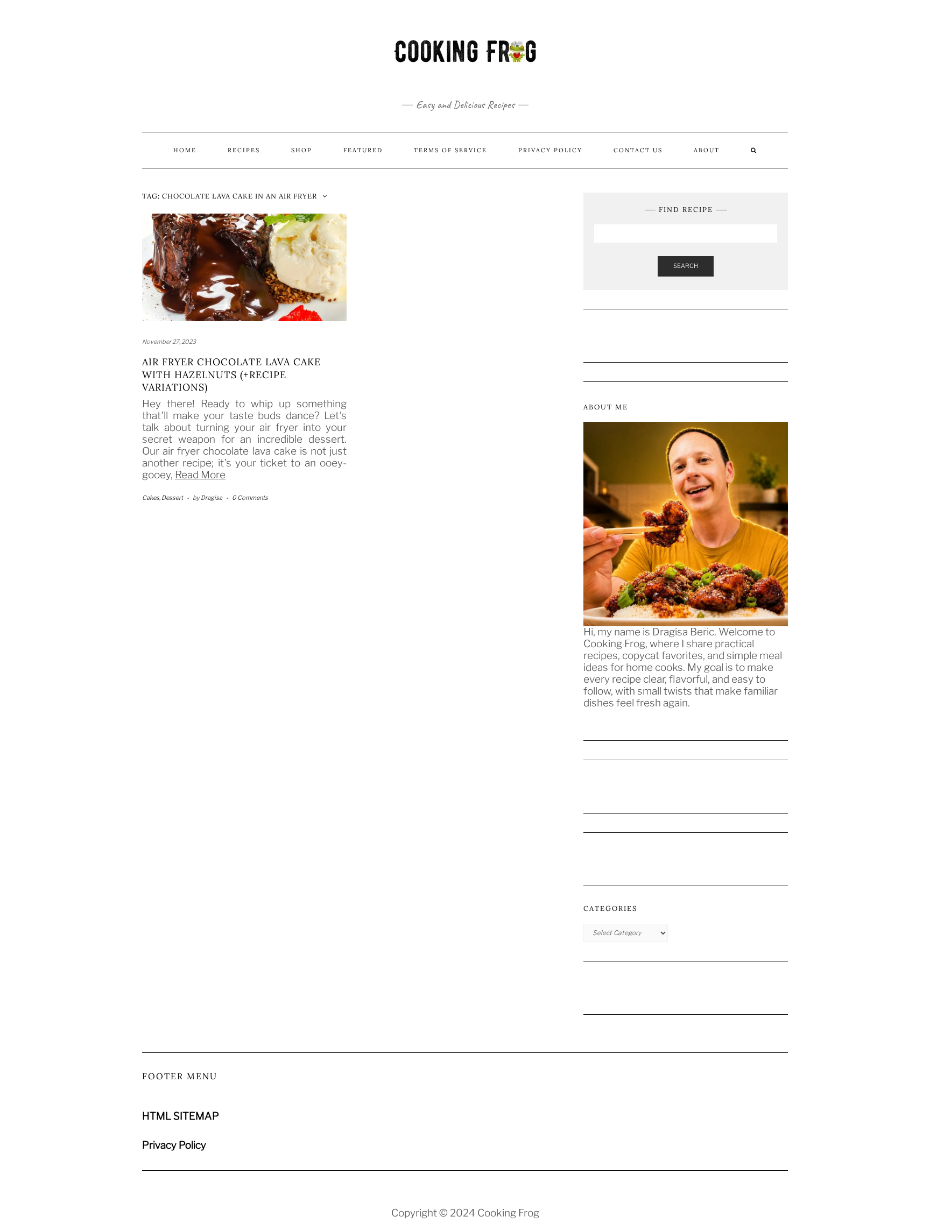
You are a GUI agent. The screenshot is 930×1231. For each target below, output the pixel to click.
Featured (363, 150)
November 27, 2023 (169, 341)
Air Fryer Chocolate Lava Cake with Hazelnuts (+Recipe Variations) (231, 374)
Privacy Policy (550, 150)
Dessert (172, 497)
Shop (301, 150)
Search (685, 266)
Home (184, 150)
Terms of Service (450, 150)
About (707, 150)
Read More (200, 475)
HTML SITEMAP (180, 1116)
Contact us (638, 150)
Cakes (150, 497)
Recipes (244, 150)
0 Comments (250, 497)
